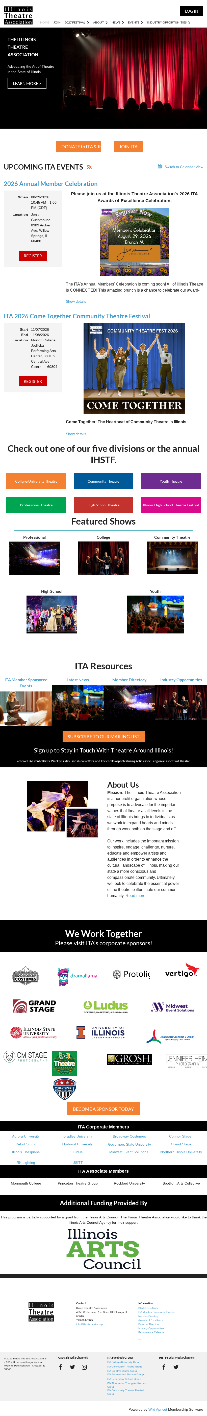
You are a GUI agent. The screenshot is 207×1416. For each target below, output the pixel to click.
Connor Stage (180, 1136)
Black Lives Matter (149, 1308)
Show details (76, 301)
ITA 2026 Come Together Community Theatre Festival (77, 316)
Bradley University (77, 1136)
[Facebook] (60, 1367)
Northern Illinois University (181, 1152)
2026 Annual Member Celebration (51, 183)
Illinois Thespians (26, 1152)
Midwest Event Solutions (128, 1152)
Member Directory (129, 679)
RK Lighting (26, 1163)
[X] (72, 1367)
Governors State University (129, 1144)
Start (24, 329)
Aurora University (26, 1136)
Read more (135, 895)
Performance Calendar (151, 1332)
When (23, 197)
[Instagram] (84, 1367)
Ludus (78, 1152)
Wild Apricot (157, 1409)
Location (20, 215)
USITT (77, 1163)
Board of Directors (148, 1324)
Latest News (78, 679)
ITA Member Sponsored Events (156, 1312)
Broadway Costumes (129, 1136)
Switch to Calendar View (184, 167)
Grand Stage (181, 1144)
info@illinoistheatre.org (89, 1324)
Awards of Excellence (150, 1320)
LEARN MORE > (27, 83)
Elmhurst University (78, 1144)
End (24, 335)
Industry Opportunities (181, 679)
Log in (191, 11)
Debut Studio (26, 1144)
